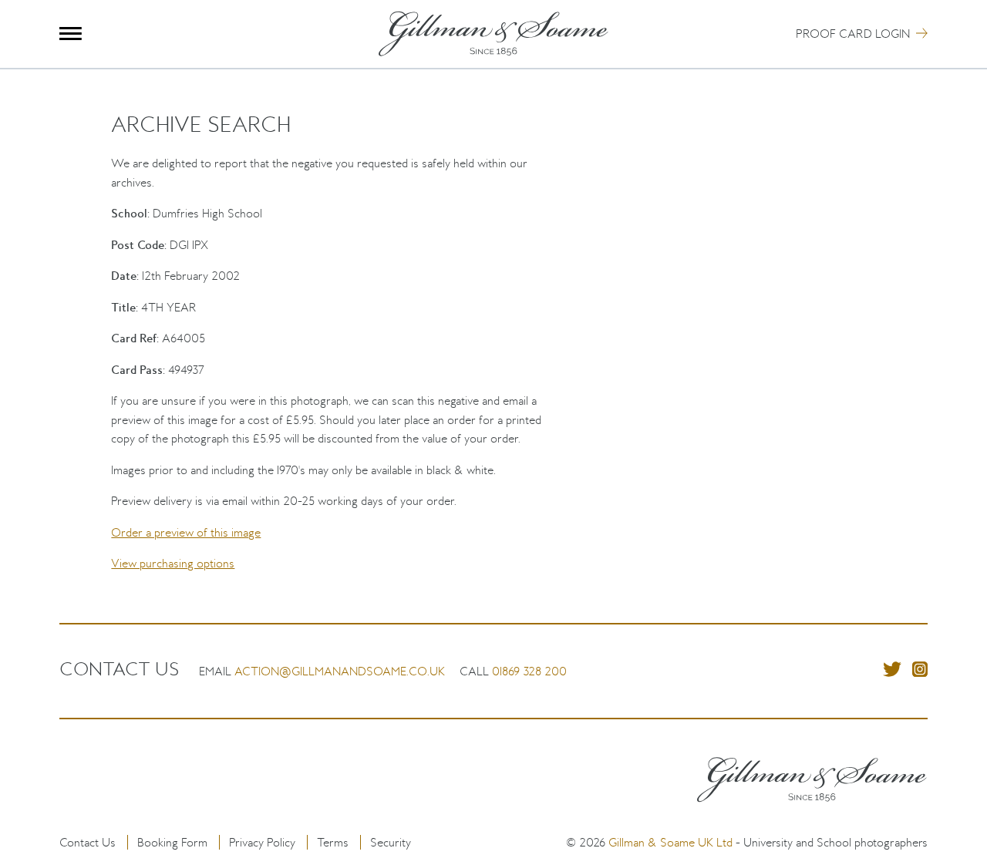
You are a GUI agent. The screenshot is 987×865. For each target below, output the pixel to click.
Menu (70, 33)
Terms (333, 842)
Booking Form (172, 842)
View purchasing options (172, 563)
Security (390, 842)
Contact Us (87, 842)
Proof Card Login (853, 33)
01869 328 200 (529, 671)
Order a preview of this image (186, 532)
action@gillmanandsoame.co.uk (339, 671)
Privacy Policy (262, 842)
